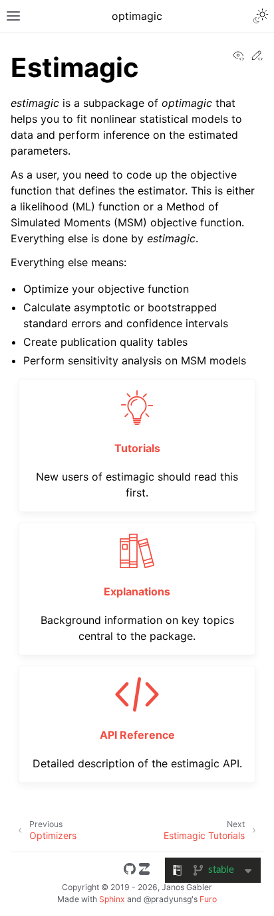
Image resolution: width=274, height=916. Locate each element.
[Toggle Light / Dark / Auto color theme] (261, 16)
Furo (208, 899)
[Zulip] (144, 871)
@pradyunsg (168, 899)
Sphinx (112, 899)
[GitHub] (130, 871)
